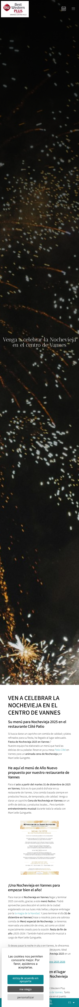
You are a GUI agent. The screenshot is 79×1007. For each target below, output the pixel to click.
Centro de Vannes (53, 992)
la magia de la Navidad (27, 913)
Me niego (25, 989)
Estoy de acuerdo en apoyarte (25, 979)
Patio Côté (60, 750)
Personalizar (25, 997)
